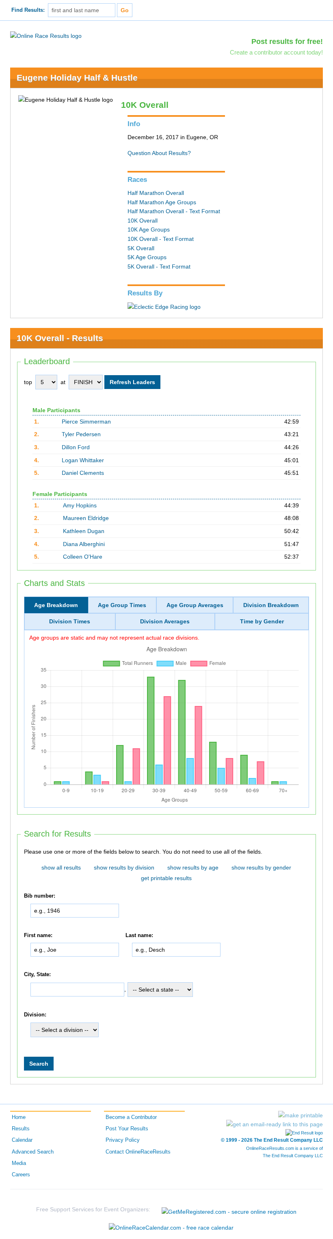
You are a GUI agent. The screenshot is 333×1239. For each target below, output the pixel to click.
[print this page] (300, 1115)
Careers (21, 1175)
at (63, 382)
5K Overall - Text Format (159, 266)
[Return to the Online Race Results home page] (46, 35)
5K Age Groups (147, 257)
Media (19, 1163)
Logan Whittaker (83, 460)
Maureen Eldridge (86, 518)
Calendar (22, 1140)
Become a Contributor (131, 1117)
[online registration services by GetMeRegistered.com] (229, 1209)
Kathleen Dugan (83, 531)
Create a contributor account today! (276, 52)
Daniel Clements (83, 473)
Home (19, 1117)
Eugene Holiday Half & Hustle (77, 77)
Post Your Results (127, 1129)
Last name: (139, 935)
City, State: (37, 974)
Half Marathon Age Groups (162, 202)
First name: (38, 935)
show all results (61, 867)
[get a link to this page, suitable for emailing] (274, 1124)
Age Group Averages (194, 605)
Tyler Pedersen (81, 434)
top (28, 382)
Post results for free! (287, 41)
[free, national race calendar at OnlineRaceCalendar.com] (171, 1227)
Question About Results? (159, 153)
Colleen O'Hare (82, 556)
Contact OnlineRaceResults (138, 1152)
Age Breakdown (56, 605)
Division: (35, 1015)
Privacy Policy (123, 1140)
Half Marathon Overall (156, 193)
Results (21, 1129)
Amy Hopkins (80, 505)
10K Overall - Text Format (161, 239)
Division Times (69, 621)
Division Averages (165, 621)
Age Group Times (122, 605)
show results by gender (261, 867)
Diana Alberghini (84, 544)
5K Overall (141, 248)
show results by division (124, 867)
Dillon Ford (76, 447)
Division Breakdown (271, 605)
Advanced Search (33, 1152)
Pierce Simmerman (86, 421)
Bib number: (39, 896)
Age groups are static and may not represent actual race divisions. (114, 637)
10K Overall (143, 220)
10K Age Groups (149, 229)
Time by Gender (262, 621)
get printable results (166, 878)
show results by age (192, 867)
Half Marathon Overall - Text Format (174, 211)
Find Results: (28, 10)
